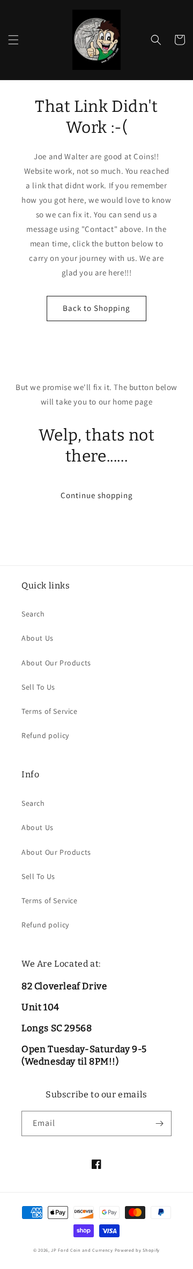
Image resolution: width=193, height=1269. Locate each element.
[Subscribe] (159, 1123)
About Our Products (56, 663)
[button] (13, 40)
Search (33, 614)
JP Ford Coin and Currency (82, 1250)
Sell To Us (38, 687)
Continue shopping (97, 495)
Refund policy (45, 735)
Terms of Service (49, 711)
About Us (37, 638)
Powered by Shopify (137, 1250)
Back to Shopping (96, 308)
